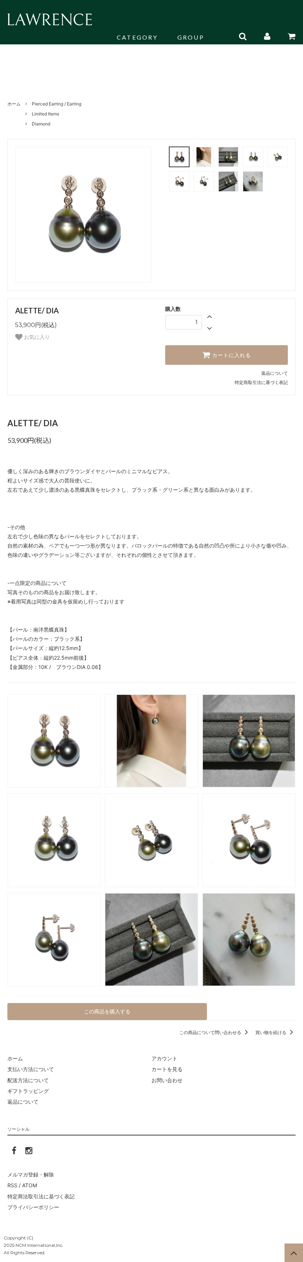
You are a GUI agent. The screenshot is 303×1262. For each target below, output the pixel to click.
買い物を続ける (271, 1032)
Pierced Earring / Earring (56, 104)
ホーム (14, 104)
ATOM (29, 1185)
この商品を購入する (107, 1011)
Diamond (41, 124)
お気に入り (36, 337)
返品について (274, 373)
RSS (12, 1185)
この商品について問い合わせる (210, 1032)
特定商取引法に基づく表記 (261, 382)
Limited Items (45, 114)
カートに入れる (230, 355)
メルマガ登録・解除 (30, 1174)
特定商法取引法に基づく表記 (41, 1196)
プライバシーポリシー (33, 1207)
